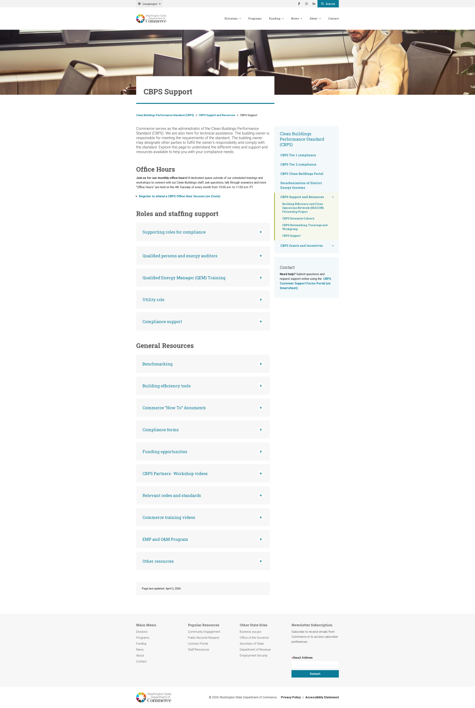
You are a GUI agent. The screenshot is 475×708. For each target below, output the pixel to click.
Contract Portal (198, 643)
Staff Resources (198, 649)
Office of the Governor (254, 637)
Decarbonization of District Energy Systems (301, 185)
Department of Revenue (255, 649)
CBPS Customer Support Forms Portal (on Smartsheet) (305, 283)
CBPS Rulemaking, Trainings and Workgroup (304, 227)
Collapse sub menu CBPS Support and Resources (333, 197)
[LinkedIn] (313, 3)
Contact (333, 18)
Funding (274, 18)
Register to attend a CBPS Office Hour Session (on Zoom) (179, 196)
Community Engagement (204, 632)
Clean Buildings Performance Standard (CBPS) (165, 115)
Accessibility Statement (322, 697)
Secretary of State (252, 643)
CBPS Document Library (298, 218)
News (295, 18)
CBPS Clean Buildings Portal (301, 174)
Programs (254, 18)
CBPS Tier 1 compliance (298, 155)
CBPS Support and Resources (217, 115)
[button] (202, 232)
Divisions (231, 18)
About (313, 18)
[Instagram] (306, 3)
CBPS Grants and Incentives (301, 245)
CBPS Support (291, 235)
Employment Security (254, 655)
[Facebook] (299, 3)
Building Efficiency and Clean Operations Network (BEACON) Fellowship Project (303, 207)
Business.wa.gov (251, 632)
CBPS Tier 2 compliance (298, 164)
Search (330, 4)
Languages (149, 4)
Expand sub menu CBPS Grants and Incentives (333, 246)
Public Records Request (203, 637)
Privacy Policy (291, 697)
